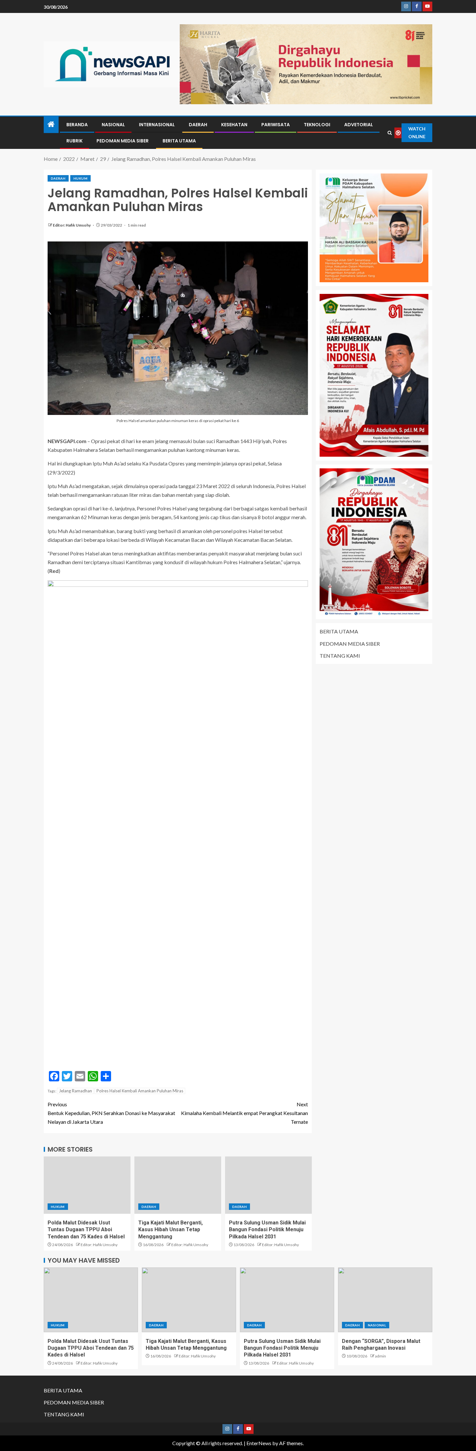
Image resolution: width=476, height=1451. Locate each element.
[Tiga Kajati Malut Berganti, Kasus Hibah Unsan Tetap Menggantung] (177, 1185)
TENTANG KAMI (340, 656)
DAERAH (198, 124)
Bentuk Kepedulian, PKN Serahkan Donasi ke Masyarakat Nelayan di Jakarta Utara (111, 1113)
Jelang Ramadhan (75, 1090)
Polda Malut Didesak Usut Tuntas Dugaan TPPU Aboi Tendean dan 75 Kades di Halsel (86, 1230)
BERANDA (77, 124)
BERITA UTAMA (179, 141)
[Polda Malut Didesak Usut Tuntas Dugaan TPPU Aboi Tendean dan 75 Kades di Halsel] (87, 1185)
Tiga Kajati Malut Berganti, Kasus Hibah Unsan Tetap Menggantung (170, 1230)
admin (380, 1356)
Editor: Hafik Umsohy (72, 225)
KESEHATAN (234, 124)
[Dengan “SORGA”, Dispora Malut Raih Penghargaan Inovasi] (385, 1299)
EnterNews (258, 1443)
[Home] (51, 124)
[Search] (390, 133)
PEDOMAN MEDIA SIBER (122, 141)
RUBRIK (74, 141)
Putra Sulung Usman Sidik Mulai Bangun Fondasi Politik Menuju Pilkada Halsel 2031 (267, 1230)
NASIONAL (113, 124)
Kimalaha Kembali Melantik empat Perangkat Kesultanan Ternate (244, 1113)
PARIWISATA (275, 124)
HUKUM (80, 178)
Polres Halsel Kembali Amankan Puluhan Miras (139, 1090)
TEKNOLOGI (317, 124)
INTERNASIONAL (157, 124)
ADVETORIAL (358, 124)
